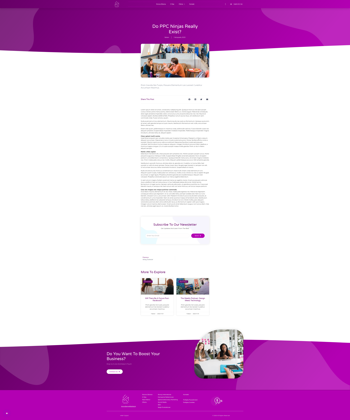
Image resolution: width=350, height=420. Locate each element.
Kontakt (191, 4)
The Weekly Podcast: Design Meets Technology (193, 299)
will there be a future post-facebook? (157, 299)
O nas (172, 4)
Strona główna (161, 4)
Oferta (181, 4)
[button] (189, 99)
